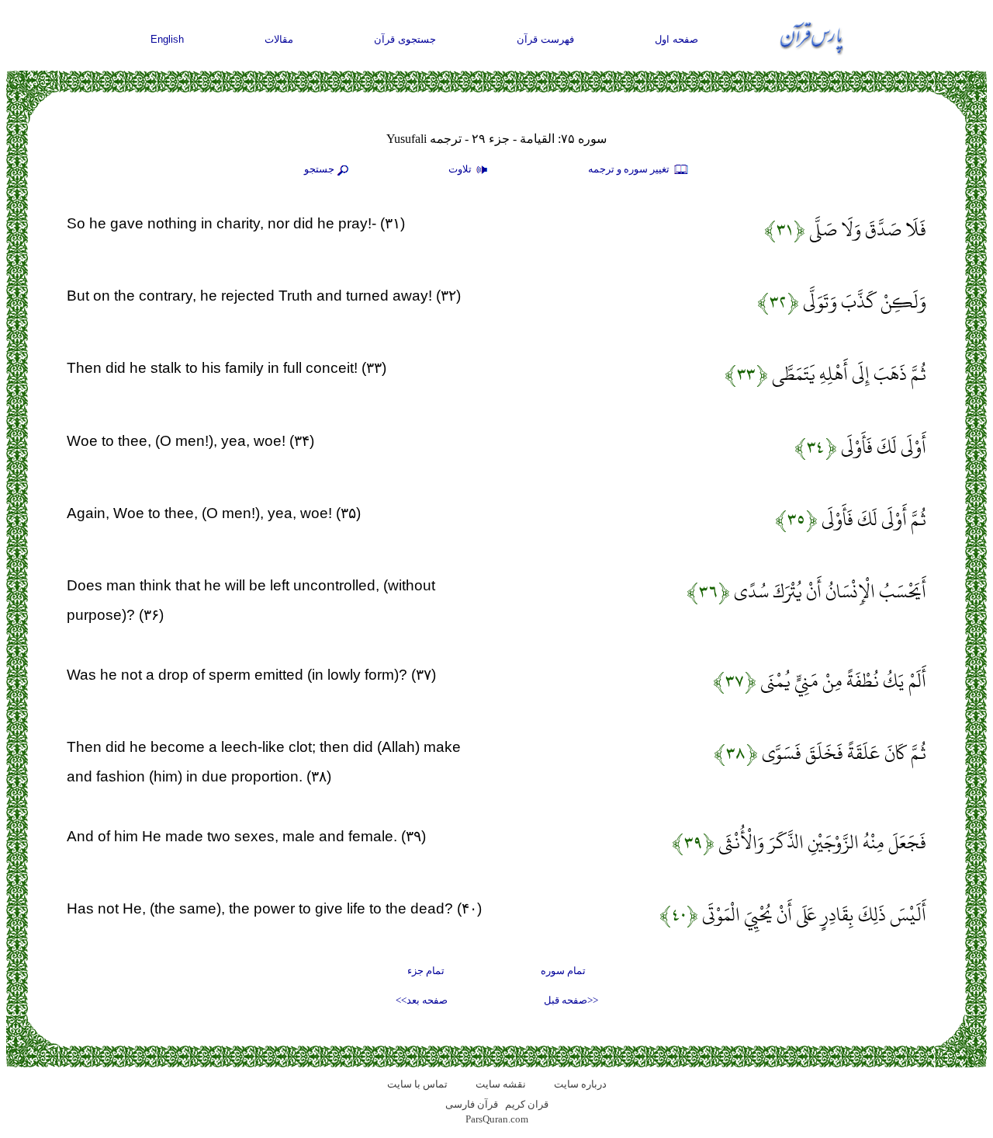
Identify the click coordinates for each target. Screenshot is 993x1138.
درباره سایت (580, 1084)
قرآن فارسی (471, 1104)
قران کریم (526, 1104)
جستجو (319, 169)
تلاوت (461, 169)
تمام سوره (563, 970)
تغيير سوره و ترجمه (630, 169)
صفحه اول (676, 39)
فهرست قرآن (545, 39)
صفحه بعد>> (422, 1000)
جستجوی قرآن (405, 39)
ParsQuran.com (496, 1119)
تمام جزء (426, 970)
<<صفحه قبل (571, 1000)
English (167, 39)
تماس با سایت (417, 1084)
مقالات (279, 39)
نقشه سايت (501, 1084)
